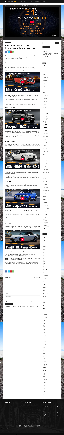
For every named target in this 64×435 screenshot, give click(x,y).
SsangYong (45, 380)
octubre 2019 (45, 189)
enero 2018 (45, 220)
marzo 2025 (45, 91)
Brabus (44, 251)
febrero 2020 (45, 183)
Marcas (44, 329)
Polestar (44, 359)
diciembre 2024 (45, 95)
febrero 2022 (45, 146)
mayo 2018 (45, 214)
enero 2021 (45, 166)
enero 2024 (45, 112)
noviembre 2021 (45, 151)
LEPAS (44, 320)
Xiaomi (44, 392)
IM (43, 297)
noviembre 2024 (45, 97)
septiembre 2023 (46, 118)
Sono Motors (45, 379)
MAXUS (44, 332)
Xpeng (44, 394)
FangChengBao (45, 275)
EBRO (44, 272)
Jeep (43, 306)
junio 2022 (44, 140)
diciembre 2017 (45, 222)
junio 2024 (44, 104)
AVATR (44, 245)
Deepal (44, 263)
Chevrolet (44, 257)
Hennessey (45, 291)
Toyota (44, 388)
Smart (44, 377)
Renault (44, 367)
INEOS (44, 299)
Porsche (44, 361)
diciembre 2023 (45, 113)
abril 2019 (44, 198)
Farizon (44, 276)
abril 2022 (44, 143)
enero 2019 (45, 202)
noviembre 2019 (45, 187)
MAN (44, 328)
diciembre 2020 (45, 167)
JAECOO (44, 303)
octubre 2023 (45, 116)
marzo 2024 (45, 109)
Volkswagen (45, 389)
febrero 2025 (45, 92)
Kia (43, 311)
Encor (44, 273)
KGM (44, 309)
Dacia (44, 261)
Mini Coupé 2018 (8, 277)
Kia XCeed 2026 (45, 51)
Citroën (44, 258)
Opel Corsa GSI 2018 (36, 277)
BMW (44, 249)
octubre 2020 (45, 170)
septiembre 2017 (46, 226)
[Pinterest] (11, 52)
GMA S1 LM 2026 (45, 56)
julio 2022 (44, 139)
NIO (43, 349)
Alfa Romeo (45, 239)
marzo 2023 (45, 127)
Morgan (44, 344)
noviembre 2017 (45, 223)
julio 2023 (44, 121)
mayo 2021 (45, 160)
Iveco (44, 302)
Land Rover (45, 317)
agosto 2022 (45, 137)
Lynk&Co (44, 325)
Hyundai (44, 296)
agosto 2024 (45, 101)
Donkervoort (45, 269)
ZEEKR (44, 395)
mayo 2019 (45, 196)
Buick (44, 254)
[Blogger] (43, 426)
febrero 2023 (45, 128)
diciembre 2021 (45, 149)
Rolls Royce (45, 371)
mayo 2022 (45, 142)
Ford (44, 284)
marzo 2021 (45, 163)
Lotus (44, 323)
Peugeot (44, 358)
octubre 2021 (45, 152)
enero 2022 (45, 148)
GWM (44, 290)
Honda (44, 294)
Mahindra (44, 326)
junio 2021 (44, 158)
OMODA (44, 353)
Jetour (44, 308)
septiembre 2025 (46, 82)
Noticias (44, 352)
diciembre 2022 (45, 131)
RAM (44, 365)
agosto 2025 (45, 83)
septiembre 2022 (46, 136)
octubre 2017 (45, 225)
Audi (43, 243)
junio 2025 (44, 86)
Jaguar (44, 305)
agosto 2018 (45, 210)
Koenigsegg (45, 312)
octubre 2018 (45, 207)
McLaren (44, 335)
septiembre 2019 (46, 190)
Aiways (44, 237)
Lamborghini (45, 314)
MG (43, 338)
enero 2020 (45, 184)
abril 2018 (44, 216)
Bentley (44, 246)
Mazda (44, 334)
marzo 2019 (45, 199)
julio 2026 (44, 66)
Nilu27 (44, 347)
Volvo (44, 391)
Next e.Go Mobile (46, 346)
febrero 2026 (45, 74)
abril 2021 (44, 161)
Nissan (44, 350)
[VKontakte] (53, 426)
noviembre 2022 (45, 133)
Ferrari (44, 279)
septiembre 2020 (46, 172)
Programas (11, 5)
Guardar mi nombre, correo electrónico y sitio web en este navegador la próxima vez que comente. (22, 301)
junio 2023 (44, 122)
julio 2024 (44, 103)
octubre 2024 (45, 98)
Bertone (44, 248)
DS (43, 270)
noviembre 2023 (45, 115)
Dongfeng (44, 267)
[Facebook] (6, 52)
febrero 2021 (45, 164)
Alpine (44, 240)
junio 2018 (44, 213)
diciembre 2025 (45, 77)
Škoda (44, 376)
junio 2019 (44, 195)
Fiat (43, 281)
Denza (44, 264)
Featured (44, 278)
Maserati (44, 331)
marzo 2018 (45, 217)
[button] (57, 1)
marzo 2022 (45, 145)
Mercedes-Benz (45, 337)
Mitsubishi (44, 341)
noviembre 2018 (45, 205)
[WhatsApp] (13, 52)
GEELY (44, 285)
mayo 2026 (45, 69)
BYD (44, 255)
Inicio (6, 5)
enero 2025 (45, 94)
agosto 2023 (45, 119)
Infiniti (44, 300)
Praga (44, 362)
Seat (44, 373)
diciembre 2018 (45, 204)
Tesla (44, 386)
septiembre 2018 (46, 208)
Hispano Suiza (45, 293)
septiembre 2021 (46, 154)
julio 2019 (44, 193)
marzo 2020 (45, 181)
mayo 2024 (45, 106)
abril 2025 (44, 89)
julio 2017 (44, 229)
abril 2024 (44, 107)
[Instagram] (51, 426)
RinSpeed (44, 370)
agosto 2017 (45, 228)
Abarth (44, 236)
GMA (44, 288)
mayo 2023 (45, 124)
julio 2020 (44, 175)
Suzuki (44, 385)
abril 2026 (44, 71)
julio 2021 (44, 157)
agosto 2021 (45, 155)
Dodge (44, 266)
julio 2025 (44, 85)
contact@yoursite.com (26, 429)
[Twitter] (9, 52)
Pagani (44, 356)
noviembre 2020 (45, 169)
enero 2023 (45, 130)
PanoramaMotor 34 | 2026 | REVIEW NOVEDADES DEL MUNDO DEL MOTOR (50, 54)
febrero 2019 (45, 201)
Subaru (44, 383)
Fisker (44, 282)
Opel (44, 355)
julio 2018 (44, 211)
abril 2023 (44, 125)
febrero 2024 (45, 110)
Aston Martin (45, 242)
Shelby (44, 374)
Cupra (44, 260)
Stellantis (44, 382)
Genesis (44, 287)
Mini (43, 340)
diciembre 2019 (45, 186)
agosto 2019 (45, 192)
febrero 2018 (45, 219)
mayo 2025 (45, 88)
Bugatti (44, 252)
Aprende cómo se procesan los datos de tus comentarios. (29, 306)
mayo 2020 (45, 178)
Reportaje (44, 368)
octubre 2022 (45, 134)
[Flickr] (48, 426)
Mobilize (44, 343)
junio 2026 (44, 68)
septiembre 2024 (46, 100)
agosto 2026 (45, 65)
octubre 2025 (45, 80)
